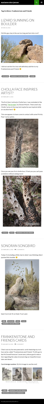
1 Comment (20, 344)
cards (5, 390)
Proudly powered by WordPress (9, 401)
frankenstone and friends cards (18, 338)
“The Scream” (11, 105)
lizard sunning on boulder (17, 22)
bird (4, 321)
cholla (5, 232)
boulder (5, 76)
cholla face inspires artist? (19, 91)
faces (12, 232)
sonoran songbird (18, 246)
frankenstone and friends (19, 76)
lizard (32, 76)
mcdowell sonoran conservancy (13, 393)
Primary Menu (41, 2)
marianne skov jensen (10, 2)
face (18, 321)
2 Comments (20, 249)
